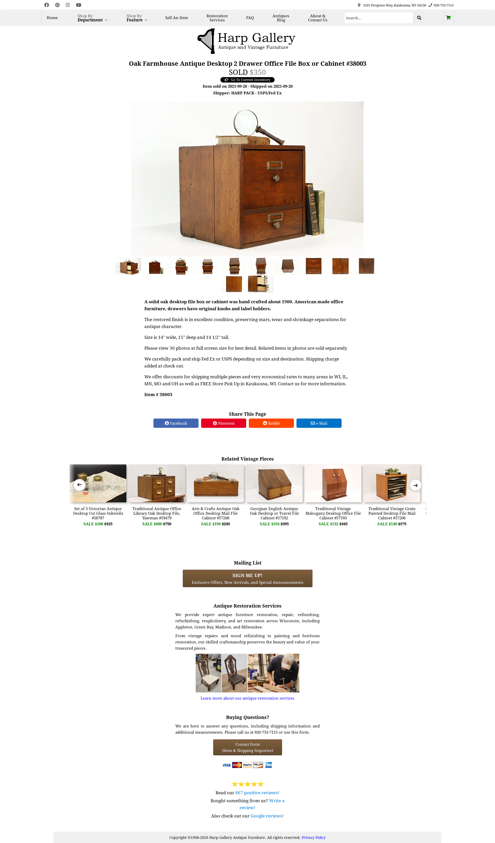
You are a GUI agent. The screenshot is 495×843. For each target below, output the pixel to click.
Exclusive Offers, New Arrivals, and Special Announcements (247, 578)
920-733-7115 (444, 5)
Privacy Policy (314, 837)
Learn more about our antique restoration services (247, 698)
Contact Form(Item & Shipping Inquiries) (247, 747)
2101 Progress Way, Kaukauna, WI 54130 (394, 5)
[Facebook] (46, 5)
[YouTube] (78, 5)
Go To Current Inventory (250, 79)
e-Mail (321, 423)
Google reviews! (267, 816)
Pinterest (226, 423)
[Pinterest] (57, 5)
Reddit (273, 423)
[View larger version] (247, 178)
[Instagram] (68, 5)
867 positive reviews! (257, 793)
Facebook (178, 423)
